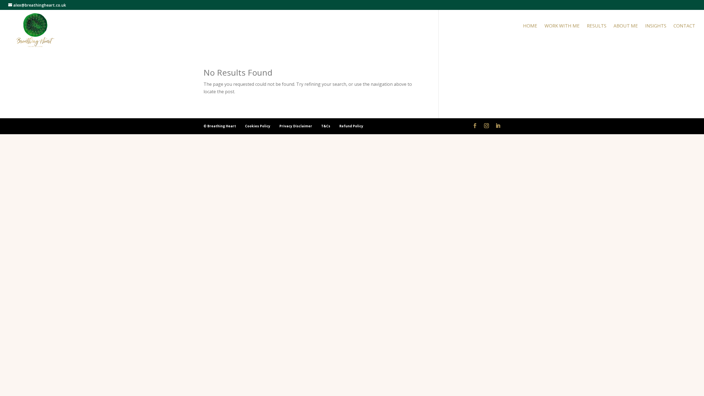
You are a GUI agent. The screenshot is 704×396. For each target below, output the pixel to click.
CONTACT (684, 26)
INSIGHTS (655, 26)
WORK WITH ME (562, 26)
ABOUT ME (626, 26)
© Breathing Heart (220, 126)
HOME (530, 26)
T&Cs (326, 126)
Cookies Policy (258, 126)
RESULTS (596, 26)
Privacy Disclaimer (296, 126)
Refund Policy (351, 126)
